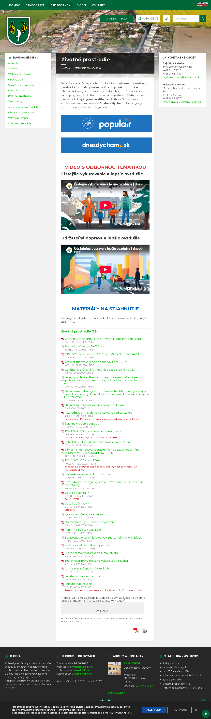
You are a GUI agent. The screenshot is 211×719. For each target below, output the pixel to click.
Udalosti (12, 68)
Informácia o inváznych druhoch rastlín (90, 474)
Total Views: (170, 679)
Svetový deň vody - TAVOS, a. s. (85, 346)
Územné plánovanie (19, 123)
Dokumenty (15, 101)
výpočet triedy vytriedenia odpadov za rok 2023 (96, 362)
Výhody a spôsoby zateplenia (84, 514)
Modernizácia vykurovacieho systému (89, 522)
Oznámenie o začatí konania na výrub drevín (94, 405)
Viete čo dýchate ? (77, 492)
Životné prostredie (20, 96)
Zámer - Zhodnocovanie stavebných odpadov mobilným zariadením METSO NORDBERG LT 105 (100, 451)
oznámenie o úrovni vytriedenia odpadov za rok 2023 (100, 369)
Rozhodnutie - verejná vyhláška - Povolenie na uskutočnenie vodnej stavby (103, 484)
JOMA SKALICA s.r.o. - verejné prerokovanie (93, 431)
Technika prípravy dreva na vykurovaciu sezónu (96, 560)
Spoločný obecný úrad (21, 85)
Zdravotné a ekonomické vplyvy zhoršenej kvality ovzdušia (103, 537)
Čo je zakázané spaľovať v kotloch (87, 568)
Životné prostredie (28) (79, 331)
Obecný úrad (15, 79)
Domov (65, 67)
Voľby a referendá (18, 118)
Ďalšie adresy (116, 693)
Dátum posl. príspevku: (176, 687)
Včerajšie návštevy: (174, 667)
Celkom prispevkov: (174, 683)
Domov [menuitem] (14, 5)
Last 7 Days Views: (174, 671)
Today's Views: (171, 663)
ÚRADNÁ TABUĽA (116, 18)
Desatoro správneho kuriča (82, 576)
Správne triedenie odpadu (82, 423)
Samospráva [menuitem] (35, 5)
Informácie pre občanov (87, 67)
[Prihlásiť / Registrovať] (166, 18)
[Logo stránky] (18, 46)
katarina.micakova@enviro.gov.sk (182, 101)
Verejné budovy (145, 685)
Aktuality (13, 63)
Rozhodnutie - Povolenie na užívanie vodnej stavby (98, 412)
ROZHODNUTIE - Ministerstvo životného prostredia (98, 442)
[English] (200, 4)
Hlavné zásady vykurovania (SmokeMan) (91, 553)
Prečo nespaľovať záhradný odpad (87, 545)
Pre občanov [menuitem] (61, 5)
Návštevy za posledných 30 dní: (181, 675)
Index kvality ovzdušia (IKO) (83, 529)
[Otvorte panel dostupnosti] (206, 714)
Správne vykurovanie (78, 583)
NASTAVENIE (179, 709)
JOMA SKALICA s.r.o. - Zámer (83, 460)
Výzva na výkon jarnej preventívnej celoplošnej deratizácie (103, 338)
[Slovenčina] (206, 4)
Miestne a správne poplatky (24, 107)
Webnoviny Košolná (19, 74)
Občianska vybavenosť (21, 112)
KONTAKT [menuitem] (98, 5)
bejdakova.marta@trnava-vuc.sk (181, 77)
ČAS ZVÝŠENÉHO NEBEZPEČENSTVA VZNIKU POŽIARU (102, 354)
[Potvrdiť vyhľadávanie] (202, 18)
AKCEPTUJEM (154, 709)
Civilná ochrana (16, 90)
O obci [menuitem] (81, 5)
